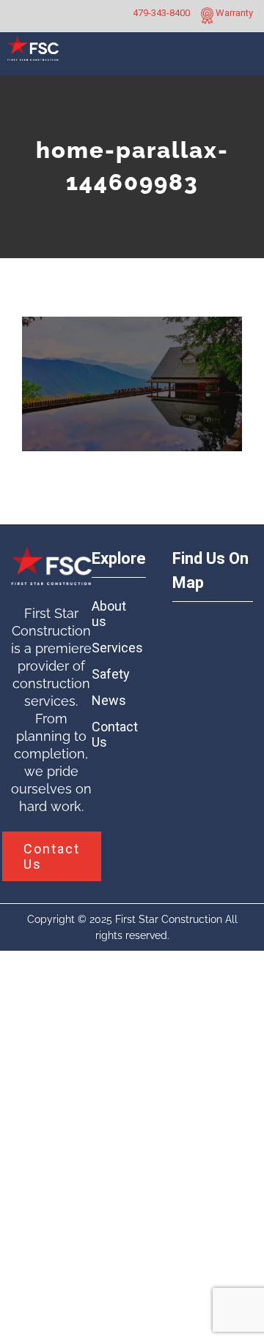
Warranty (233, 12)
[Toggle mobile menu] (247, 59)
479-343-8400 (161, 12)
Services (112, 647)
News (109, 700)
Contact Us (112, 734)
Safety (111, 674)
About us (109, 613)
